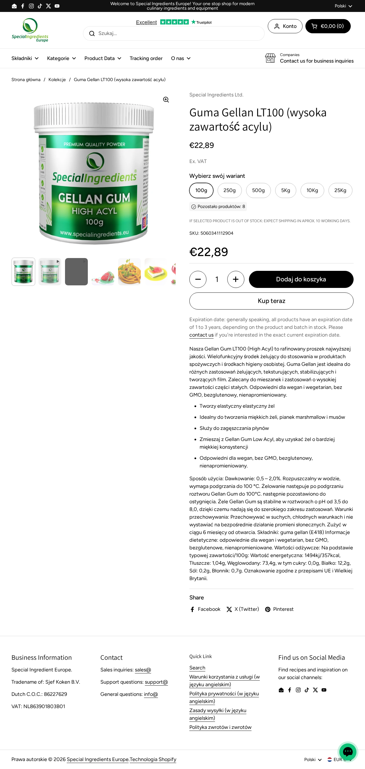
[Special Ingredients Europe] (29, 30)
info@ (151, 694)
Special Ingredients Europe (98, 759)
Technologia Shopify (153, 759)
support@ (156, 682)
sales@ (143, 670)
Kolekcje (57, 79)
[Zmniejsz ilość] (197, 279)
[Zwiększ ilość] (235, 279)
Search (197, 668)
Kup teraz (271, 301)
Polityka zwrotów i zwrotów (220, 727)
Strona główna (25, 79)
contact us (201, 335)
